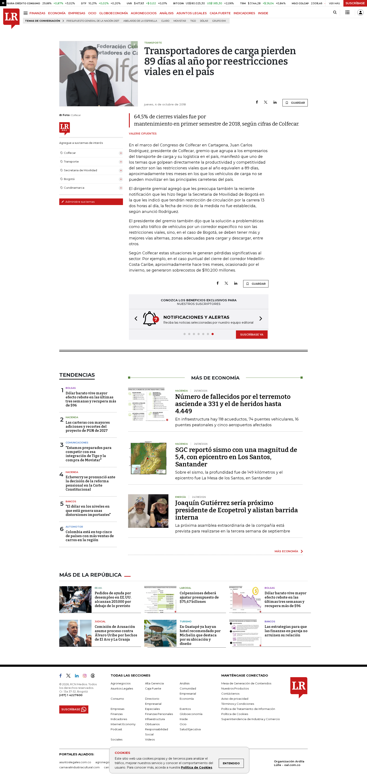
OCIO (92, 13)
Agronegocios (120, 683)
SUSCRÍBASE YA (251, 334)
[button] (134, 319)
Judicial (100, 621)
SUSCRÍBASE (355, 3)
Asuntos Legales (122, 688)
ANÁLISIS (167, 13)
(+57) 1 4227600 (70, 695)
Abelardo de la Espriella (140, 21)
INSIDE (263, 13)
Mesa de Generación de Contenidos (246, 683)
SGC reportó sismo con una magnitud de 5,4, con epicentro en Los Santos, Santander (236, 457)
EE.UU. (98, 587)
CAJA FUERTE (220, 13)
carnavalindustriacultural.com (79, 767)
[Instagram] (86, 676)
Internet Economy (123, 724)
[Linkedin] (275, 103)
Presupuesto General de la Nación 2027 (92, 21)
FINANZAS (37, 13)
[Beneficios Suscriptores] (347, 12)
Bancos (71, 501)
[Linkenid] (78, 676)
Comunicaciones (77, 442)
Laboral (185, 587)
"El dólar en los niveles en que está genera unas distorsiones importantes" (88, 510)
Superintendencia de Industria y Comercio (250, 719)
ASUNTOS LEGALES (191, 13)
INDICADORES (244, 13)
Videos (150, 739)
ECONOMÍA (56, 13)
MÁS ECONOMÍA (286, 551)
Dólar (204, 21)
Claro (165, 21)
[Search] (335, 12)
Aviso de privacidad (234, 698)
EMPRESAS (76, 13)
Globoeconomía (191, 714)
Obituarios (152, 724)
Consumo (117, 698)
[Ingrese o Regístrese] (360, 12)
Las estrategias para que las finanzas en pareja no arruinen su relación (286, 631)
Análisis (184, 683)
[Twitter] (266, 103)
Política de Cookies (196, 767)
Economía (187, 698)
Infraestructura (155, 719)
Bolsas (71, 387)
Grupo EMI (219, 21)
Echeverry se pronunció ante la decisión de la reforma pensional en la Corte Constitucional (90, 483)
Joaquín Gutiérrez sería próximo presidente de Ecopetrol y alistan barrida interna (236, 510)
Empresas (117, 709)
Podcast (116, 729)
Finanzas (117, 714)
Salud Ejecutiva (190, 729)
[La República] (11, 18)
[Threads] (94, 676)
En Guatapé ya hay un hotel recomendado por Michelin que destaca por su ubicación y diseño (200, 635)
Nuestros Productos (235, 688)
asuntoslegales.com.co (75, 762)
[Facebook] (257, 103)
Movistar (180, 21)
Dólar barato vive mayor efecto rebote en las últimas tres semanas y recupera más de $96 (91, 399)
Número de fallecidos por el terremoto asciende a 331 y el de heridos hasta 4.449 (233, 404)
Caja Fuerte (153, 688)
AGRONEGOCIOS (144, 13)
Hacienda (72, 417)
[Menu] (26, 13)
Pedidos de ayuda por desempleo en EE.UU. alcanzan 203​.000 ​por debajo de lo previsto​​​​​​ (113, 599)
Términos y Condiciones (237, 703)
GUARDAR (297, 102)
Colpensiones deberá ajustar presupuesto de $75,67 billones (199, 597)
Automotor (74, 526)
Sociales (116, 739)
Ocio (183, 724)
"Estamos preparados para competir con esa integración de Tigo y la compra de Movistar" (89, 454)
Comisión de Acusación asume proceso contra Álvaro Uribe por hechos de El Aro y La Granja (116, 633)
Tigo (193, 21)
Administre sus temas (80, 201)
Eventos (185, 709)
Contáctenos (230, 693)
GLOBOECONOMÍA (113, 13)
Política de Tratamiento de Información (248, 709)
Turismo (186, 621)
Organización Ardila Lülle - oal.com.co (289, 763)
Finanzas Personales (159, 714)
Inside (184, 719)
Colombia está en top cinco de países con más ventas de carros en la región (90, 536)
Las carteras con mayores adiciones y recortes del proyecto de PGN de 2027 (88, 426)
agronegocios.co (107, 762)
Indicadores (119, 719)
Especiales (152, 709)
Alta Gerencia (154, 683)
